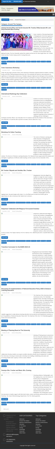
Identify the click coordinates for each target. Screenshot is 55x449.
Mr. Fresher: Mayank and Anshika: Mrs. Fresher (16, 170)
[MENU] (53, 14)
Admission (4, 61)
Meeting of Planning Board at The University (15, 330)
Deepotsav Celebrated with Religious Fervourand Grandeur (20, 209)
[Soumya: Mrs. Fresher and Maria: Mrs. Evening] (17, 375)
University (49, 61)
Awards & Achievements (20, 61)
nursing (38, 61)
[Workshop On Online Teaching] (17, 137)
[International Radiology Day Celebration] (17, 98)
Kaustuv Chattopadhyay (17, 31)
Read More (4, 58)
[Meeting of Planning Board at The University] (17, 335)
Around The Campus (11, 61)
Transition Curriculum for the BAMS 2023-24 (15, 247)
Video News (4, 63)
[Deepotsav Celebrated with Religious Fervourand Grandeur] (17, 213)
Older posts (6, 409)
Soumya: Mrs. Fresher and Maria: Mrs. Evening (16, 370)
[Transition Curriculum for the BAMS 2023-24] (16, 252)
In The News (33, 61)
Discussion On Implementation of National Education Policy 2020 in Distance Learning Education (26, 289)
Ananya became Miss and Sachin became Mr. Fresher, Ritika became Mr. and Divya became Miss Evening (26, 28)
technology (43, 61)
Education (28, 61)
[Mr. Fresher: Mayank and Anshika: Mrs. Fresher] (17, 175)
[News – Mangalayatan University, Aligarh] (3, 14)
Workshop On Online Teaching (11, 132)
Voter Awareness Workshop (10, 68)
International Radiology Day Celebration (14, 94)
